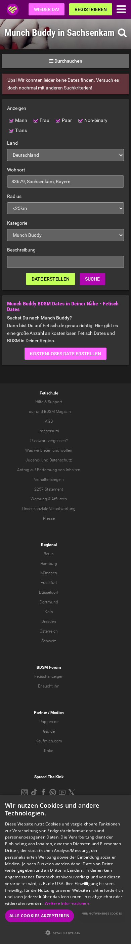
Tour (31, 411)
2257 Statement (48, 489)
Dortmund (49, 602)
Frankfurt (49, 582)
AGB (49, 421)
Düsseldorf (48, 592)
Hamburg (48, 563)
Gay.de (49, 731)
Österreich (49, 631)
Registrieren (91, 9)
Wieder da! (46, 9)
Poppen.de (48, 721)
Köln (49, 611)
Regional (49, 544)
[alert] (65, 869)
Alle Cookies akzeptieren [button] (39, 916)
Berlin (49, 554)
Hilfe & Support (48, 402)
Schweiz (48, 641)
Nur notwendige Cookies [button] (102, 913)
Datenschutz (60, 460)
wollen (66, 450)
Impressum (49, 431)
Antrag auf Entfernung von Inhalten (48, 469)
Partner (40, 712)
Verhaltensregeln (49, 479)
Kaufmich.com (49, 741)
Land (12, 143)
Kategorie (17, 223)
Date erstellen (51, 279)
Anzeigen (16, 108)
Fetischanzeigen (48, 676)
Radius (14, 196)
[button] (65, 932)
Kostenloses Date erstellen (65, 353)
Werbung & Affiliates (49, 499)
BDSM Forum (49, 667)
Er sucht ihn (48, 686)
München (48, 573)
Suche (92, 279)
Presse (49, 518)
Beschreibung (21, 249)
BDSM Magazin (57, 411)
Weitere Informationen (67, 903)
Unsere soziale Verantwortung (49, 508)
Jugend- (33, 460)
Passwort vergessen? (49, 440)
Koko (48, 750)
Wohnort (16, 169)
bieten (45, 450)
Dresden (48, 621)
